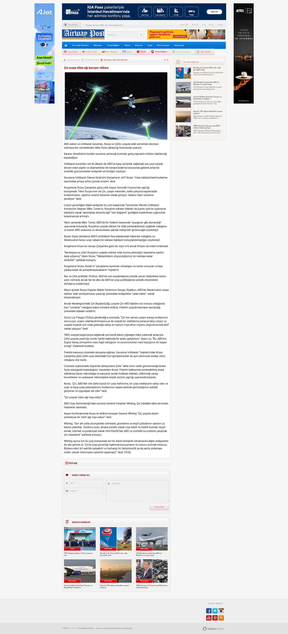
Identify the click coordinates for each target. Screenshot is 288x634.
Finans (129, 52)
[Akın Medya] (205, 629)
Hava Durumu (111, 52)
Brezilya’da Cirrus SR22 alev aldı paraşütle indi (104, 25)
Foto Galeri (72, 52)
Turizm (127, 45)
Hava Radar (206, 52)
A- (165, 60)
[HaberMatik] (217, 628)
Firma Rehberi (161, 52)
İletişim (220, 25)
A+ (167, 60)
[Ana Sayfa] (65, 45)
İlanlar (143, 52)
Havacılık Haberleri (80, 45)
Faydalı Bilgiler (113, 45)
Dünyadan (98, 45)
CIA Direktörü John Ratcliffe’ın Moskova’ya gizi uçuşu (149, 554)
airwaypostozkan (73, 60)
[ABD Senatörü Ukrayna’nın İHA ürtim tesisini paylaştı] (183, 136)
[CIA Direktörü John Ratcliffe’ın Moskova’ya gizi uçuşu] (183, 92)
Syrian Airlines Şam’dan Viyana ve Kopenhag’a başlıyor (78, 586)
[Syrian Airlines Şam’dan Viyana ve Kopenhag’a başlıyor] (183, 107)
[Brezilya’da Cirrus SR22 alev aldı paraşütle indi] (183, 78)
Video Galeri (91, 52)
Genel (150, 45)
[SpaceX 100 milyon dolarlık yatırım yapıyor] (183, 121)
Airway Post (73, 628)
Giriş (204, 25)
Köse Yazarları (163, 45)
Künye (211, 25)
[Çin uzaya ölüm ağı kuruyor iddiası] (116, 141)
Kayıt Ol (195, 25)
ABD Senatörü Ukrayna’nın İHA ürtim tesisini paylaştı (206, 127)
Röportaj (138, 45)
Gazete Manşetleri (183, 52)
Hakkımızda (179, 45)
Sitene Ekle (184, 25)
